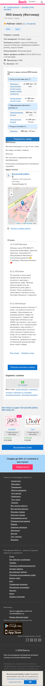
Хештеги (12, 590)
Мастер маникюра (18, 490)
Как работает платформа (19, 560)
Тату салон (15, 500)
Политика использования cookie (22, 575)
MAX (19, 416)
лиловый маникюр (13, 395)
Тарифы (12, 563)
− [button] (11, 194)
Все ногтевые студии (23, 447)
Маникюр (14, 540)
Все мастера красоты (19, 509)
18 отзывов (8, 440)
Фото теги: (10, 389)
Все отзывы (14, 353)
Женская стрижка (18, 515)
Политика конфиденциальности (22, 566)
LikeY (33, 429)
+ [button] (11, 190)
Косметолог (16, 481)
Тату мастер (16, 493)
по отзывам (22, 385)
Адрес (17, 29)
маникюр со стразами (23, 392)
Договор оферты (16, 569)
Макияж (14, 524)
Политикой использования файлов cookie (22, 679)
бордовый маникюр (30, 395)
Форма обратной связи (18, 617)
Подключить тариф (22, 139)
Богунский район (20, 174)
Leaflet (18, 223)
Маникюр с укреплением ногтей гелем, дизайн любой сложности (16, 89)
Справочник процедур (18, 584)
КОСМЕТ (12, 429)
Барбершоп (16, 496)
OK (30, 682)
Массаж (14, 534)
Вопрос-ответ (14, 578)
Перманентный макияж (20, 521)
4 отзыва (27, 440)
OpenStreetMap (27, 223)
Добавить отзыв (27, 353)
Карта (11, 594)
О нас (11, 556)
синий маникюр (22, 389)
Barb (22, 2)
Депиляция (15, 530)
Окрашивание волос (19, 518)
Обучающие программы (19, 587)
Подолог (14, 503)
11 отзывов (29, 23)
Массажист (15, 484)
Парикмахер (16, 487)
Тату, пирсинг (16, 537)
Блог (11, 581)
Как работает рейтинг (18, 572)
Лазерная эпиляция (19, 527)
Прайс (8, 29)
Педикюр (13, 131)
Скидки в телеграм (17, 597)
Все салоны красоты (19, 506)
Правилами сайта (15, 682)
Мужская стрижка (18, 512)
